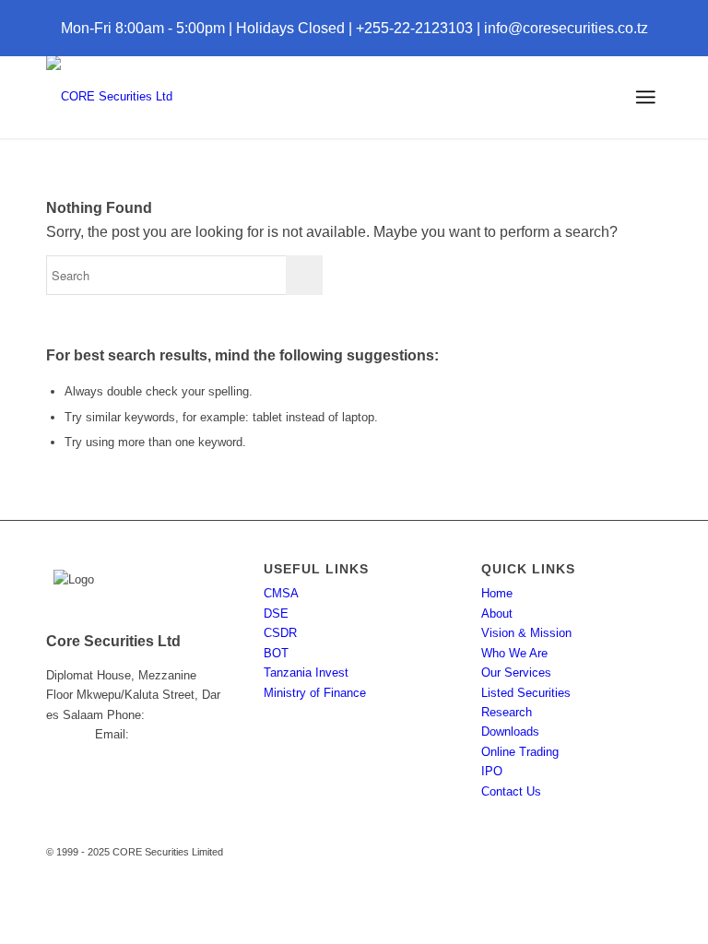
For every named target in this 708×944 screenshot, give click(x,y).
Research (506, 712)
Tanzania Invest (306, 672)
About (497, 613)
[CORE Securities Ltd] (109, 96)
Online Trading (520, 752)
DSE (276, 613)
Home (497, 593)
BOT (276, 653)
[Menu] (645, 97)
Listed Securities (526, 693)
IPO (491, 771)
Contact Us (511, 791)
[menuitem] (579, 96)
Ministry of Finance (315, 693)
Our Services (516, 672)
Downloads (510, 731)
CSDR (280, 633)
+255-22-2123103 (414, 28)
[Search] (579, 96)
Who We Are (514, 653)
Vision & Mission (526, 633)
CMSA (281, 593)
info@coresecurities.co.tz (566, 28)
